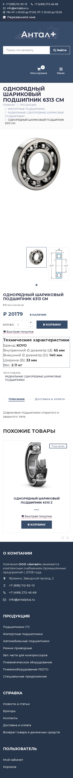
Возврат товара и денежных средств (31, 732)
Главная (9, 104)
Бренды (9, 711)
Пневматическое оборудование (27, 662)
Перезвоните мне (20, 17)
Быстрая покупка (19, 331)
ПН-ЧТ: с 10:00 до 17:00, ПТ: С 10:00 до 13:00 (34, 12)
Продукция (28, 104)
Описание (17, 399)
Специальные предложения (25, 676)
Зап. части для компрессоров (25, 655)
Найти (61, 50)
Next (67, 538)
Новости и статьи (16, 704)
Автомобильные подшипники (26, 641)
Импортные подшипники (26, 108)
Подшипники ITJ (16, 627)
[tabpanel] (36, 257)
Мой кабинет (13, 760)
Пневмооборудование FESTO (25, 669)
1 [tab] (36, 285)
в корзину (37, 524)
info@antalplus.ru (17, 8)
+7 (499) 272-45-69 (46, 4)
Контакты (10, 718)
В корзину (52, 324)
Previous (63, 538)
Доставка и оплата (50, 399)
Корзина (9, 767)
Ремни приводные (17, 648)
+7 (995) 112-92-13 (16, 4)
